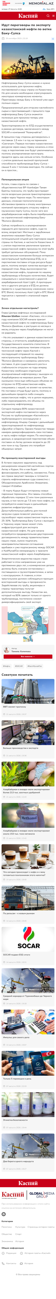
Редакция (11, 1253)
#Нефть (6, 666)
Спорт (18, 1234)
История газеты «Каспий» (37, 1253)
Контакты (11, 1263)
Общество (7, 1234)
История (19, 1241)
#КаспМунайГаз (35, 666)
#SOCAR (19, 666)
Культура (20, 1227)
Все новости (26, 656)
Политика (7, 1227)
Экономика (7, 1241)
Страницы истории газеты (41, 1227)
